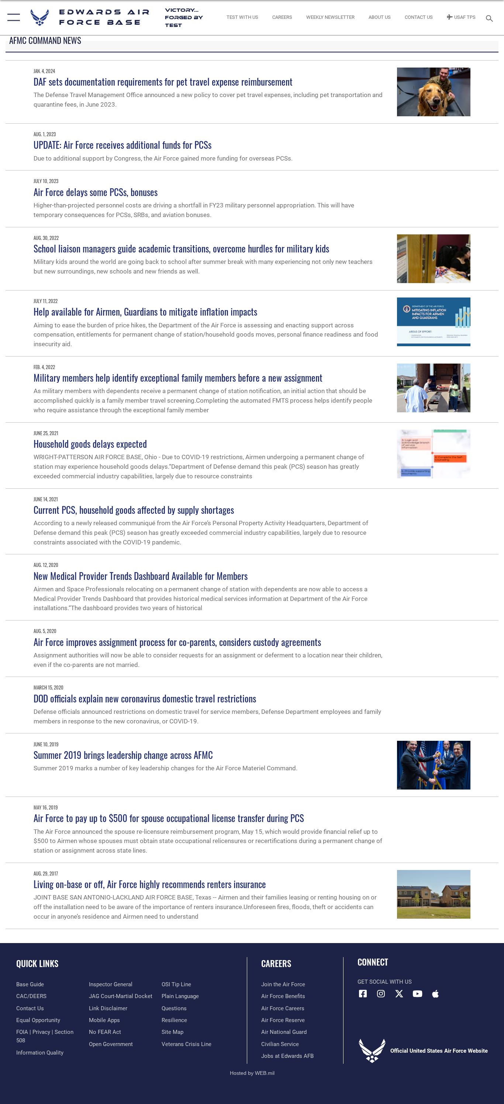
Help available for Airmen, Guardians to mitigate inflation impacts (145, 311)
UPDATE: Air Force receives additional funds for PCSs (122, 144)
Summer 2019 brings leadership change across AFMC (123, 754)
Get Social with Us (385, 982)
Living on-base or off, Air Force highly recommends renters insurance (150, 884)
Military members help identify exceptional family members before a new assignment (178, 377)
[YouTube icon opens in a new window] (417, 993)
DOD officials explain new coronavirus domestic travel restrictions (145, 698)
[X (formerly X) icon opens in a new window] (399, 993)
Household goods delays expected (90, 443)
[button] (12, 17)
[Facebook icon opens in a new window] (363, 993)
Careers (276, 963)
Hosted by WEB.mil (252, 1073)
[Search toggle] (490, 18)
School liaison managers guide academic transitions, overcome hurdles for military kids (181, 248)
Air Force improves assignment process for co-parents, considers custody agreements (177, 642)
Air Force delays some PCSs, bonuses (96, 192)
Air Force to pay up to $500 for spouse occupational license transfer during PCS (169, 818)
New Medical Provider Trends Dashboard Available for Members (141, 575)
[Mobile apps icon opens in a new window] (435, 993)
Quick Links (37, 963)
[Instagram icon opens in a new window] (381, 993)
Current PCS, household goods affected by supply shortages (134, 509)
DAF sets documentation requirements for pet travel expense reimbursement (163, 81)
